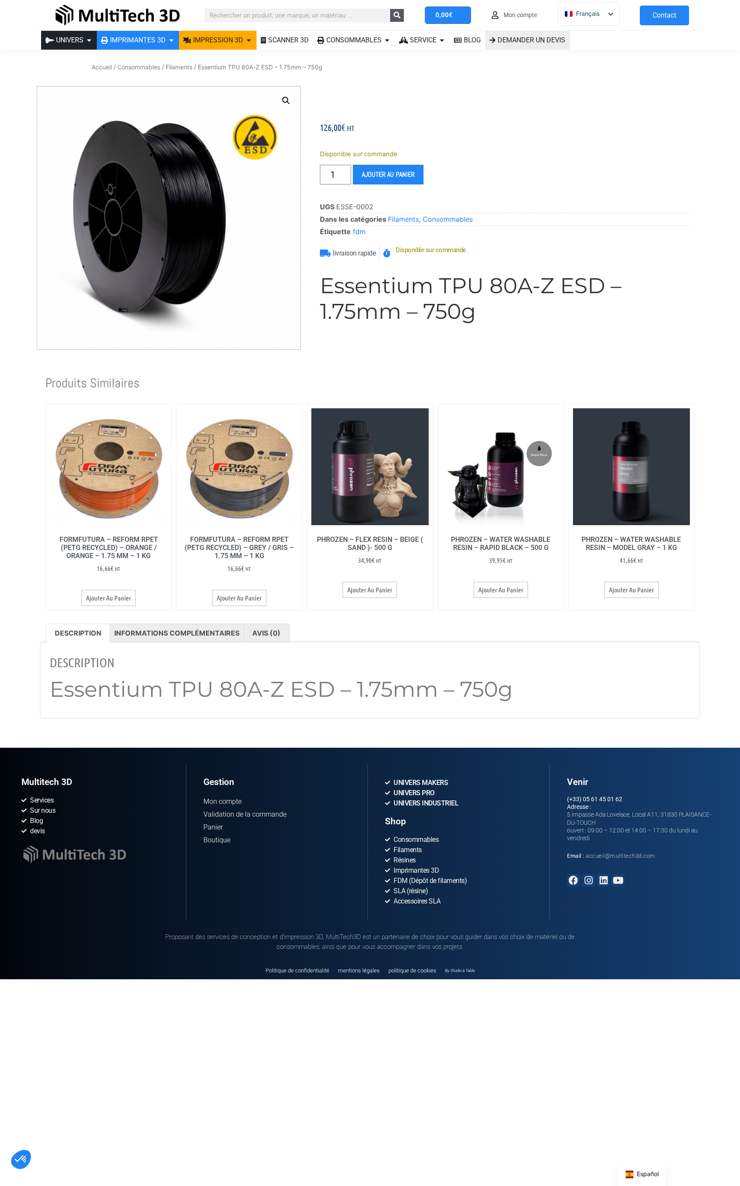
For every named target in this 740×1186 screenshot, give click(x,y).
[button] (21, 1159)
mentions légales (359, 970)
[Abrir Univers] (89, 40)
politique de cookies (412, 970)
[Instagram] (588, 880)
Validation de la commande (244, 814)
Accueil (102, 67)
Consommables (138, 67)
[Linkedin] (603, 880)
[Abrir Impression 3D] (248, 40)
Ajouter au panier (388, 174)
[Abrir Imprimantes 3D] (171, 40)
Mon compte (222, 801)
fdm (359, 231)
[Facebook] (573, 880)
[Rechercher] (397, 15)
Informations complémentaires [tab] (176, 633)
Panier (213, 827)
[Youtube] (618, 880)
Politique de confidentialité (297, 970)
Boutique (216, 840)
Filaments (179, 67)
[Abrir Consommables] (387, 40)
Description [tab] (78, 633)
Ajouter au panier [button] (108, 598)
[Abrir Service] (442, 40)
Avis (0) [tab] (266, 633)
